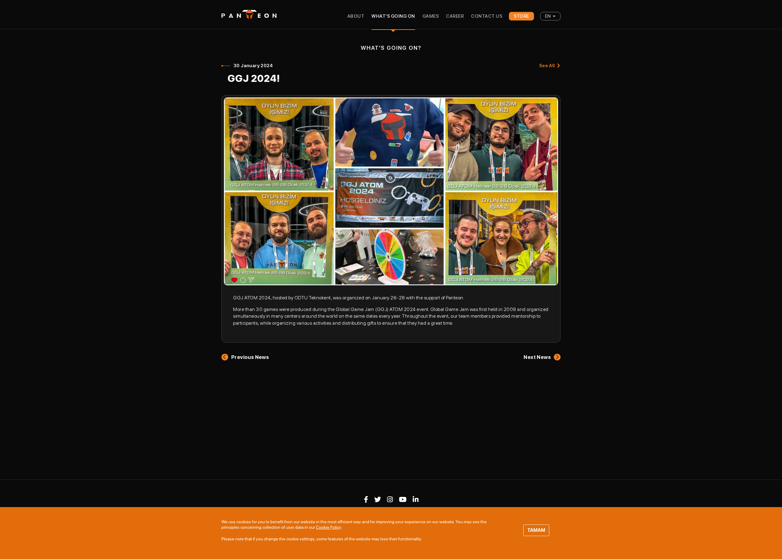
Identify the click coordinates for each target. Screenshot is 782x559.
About (355, 16)
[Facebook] (366, 499)
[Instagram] (390, 499)
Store (521, 16)
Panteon (248, 14)
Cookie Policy (328, 527)
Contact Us (486, 16)
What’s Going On (393, 16)
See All (547, 65)
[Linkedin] (415, 499)
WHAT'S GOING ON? (391, 48)
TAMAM (536, 530)
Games (430, 16)
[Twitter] (377, 499)
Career (455, 16)
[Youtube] (403, 499)
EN (548, 16)
